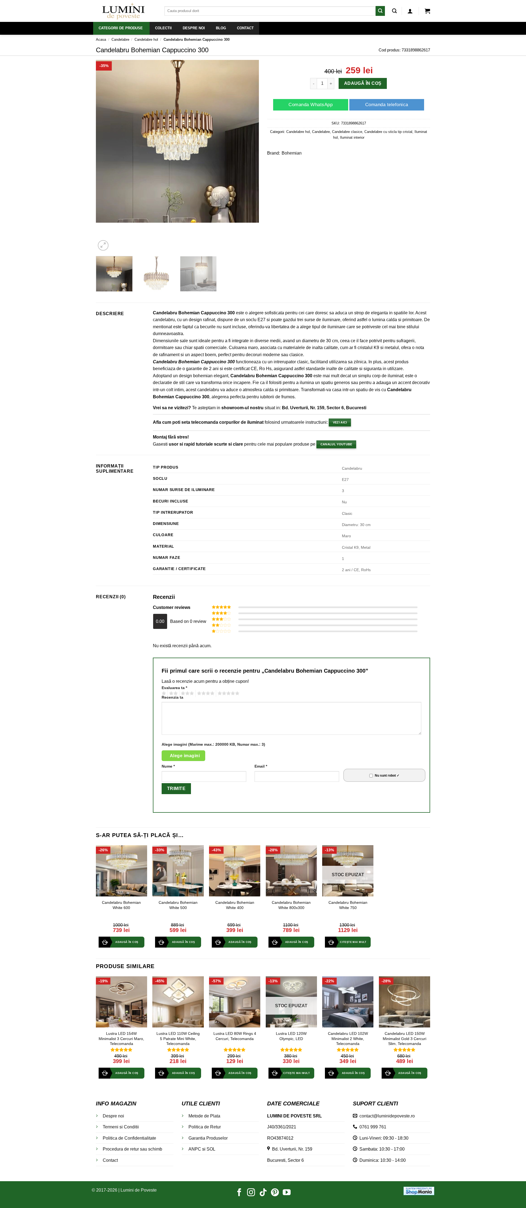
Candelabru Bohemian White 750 (347, 905)
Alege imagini (185, 755)
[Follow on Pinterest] (275, 1193)
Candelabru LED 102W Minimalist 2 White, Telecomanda (348, 1038)
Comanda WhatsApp (310, 104)
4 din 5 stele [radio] (205, 693)
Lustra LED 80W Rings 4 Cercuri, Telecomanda (234, 1036)
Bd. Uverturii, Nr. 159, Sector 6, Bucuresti (324, 407)
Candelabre (120, 39)
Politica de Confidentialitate (129, 1138)
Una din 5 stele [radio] (163, 693)
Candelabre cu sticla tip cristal (388, 132)
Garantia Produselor (208, 1138)
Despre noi (113, 1116)
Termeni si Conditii (121, 1127)
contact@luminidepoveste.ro (386, 1116)
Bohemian (292, 153)
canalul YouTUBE (336, 444)
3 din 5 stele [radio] (186, 693)
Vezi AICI (340, 422)
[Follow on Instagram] (251, 1193)
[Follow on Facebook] (239, 1193)
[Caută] (394, 11)
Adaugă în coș (363, 83)
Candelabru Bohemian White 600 (121, 905)
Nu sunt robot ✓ (387, 775)
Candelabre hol (146, 39)
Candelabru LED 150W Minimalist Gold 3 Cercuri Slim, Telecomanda (404, 1038)
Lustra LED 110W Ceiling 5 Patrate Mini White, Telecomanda (178, 1038)
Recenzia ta (172, 697)
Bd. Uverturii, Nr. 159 (291, 1149)
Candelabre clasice (347, 132)
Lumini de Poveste (139, 1190)
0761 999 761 (371, 1127)
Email (261, 766)
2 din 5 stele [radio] (172, 693)
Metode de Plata (204, 1116)
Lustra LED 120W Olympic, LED (291, 1036)
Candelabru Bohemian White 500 (178, 905)
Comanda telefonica (386, 104)
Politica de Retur (204, 1127)
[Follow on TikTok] (263, 1193)
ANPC (194, 1149)
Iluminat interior (352, 137)
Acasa (101, 39)
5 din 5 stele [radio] (227, 693)
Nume (168, 766)
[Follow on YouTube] (287, 1193)
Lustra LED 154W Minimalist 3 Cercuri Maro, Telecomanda (121, 1038)
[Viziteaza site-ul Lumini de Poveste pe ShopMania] (419, 1190)
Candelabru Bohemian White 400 (234, 905)
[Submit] (380, 11)
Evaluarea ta (174, 688)
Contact (110, 1160)
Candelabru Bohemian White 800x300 (291, 905)
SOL (211, 1149)
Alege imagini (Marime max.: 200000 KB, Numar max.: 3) (213, 744)
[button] (410, 11)
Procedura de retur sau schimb (132, 1149)
